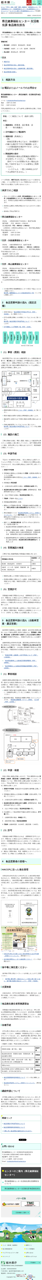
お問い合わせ (29, 1252)
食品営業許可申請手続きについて (14, 1123)
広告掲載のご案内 (21, 1212)
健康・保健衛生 (22, 7)
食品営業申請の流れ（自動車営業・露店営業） (19, 68)
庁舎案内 (33, 1262)
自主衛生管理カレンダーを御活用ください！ (18, 959)
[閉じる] (25, 1274)
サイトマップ (6, 1256)
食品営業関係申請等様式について (14, 1077)
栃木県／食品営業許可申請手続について (17, 321)
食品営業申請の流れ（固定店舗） (14, 65)
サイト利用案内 (30, 1249)
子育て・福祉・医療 (11, 7)
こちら (20, 498)
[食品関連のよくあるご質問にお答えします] (24, 1276)
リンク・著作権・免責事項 (10, 1245)
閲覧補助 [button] (34, 4)
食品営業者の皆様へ (10, 72)
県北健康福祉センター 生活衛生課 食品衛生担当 (22, 1188)
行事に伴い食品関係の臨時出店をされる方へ (18, 1131)
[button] (29, 2)
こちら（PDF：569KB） (26, 410)
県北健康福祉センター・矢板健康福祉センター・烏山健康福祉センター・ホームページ (21, 9)
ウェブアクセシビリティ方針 (10, 1252)
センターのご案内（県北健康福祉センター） (22, 11)
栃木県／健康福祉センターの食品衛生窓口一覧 (19, 293)
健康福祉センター (33, 7)
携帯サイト (29, 1245)
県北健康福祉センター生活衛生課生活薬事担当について (22, 1182)
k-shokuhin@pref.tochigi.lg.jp (16, 100)
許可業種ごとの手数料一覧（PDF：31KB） (18, 327)
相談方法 (7, 61)
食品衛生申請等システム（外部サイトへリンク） (19, 1083)
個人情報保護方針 (7, 1249)
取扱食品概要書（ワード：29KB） (22, 700)
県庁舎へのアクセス (31, 1256)
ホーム (3, 7)
